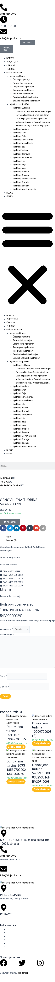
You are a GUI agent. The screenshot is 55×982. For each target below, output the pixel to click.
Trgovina (10, 939)
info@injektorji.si (11, 38)
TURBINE (10, 69)
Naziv (3, 676)
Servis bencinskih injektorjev (26, 100)
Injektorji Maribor (21, 129)
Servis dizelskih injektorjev (25, 97)
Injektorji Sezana (21, 175)
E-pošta (4, 686)
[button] (27, 257)
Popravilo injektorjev (22, 83)
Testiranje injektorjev (23, 93)
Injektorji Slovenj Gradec (24, 178)
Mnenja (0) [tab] (11, 540)
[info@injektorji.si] (3, 31)
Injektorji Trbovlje (21, 182)
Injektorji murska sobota (24, 189)
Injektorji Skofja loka (22, 157)
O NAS (9, 196)
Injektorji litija (19, 161)
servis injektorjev (18, 76)
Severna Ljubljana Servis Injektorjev (32, 115)
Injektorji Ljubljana (21, 107)
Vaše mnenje (7, 634)
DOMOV (10, 58)
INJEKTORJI (12, 61)
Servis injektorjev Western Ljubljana (33, 125)
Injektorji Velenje (20, 150)
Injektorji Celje (19, 136)
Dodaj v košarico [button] (16, 747)
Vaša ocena (6, 629)
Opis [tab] (8, 536)
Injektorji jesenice (21, 185)
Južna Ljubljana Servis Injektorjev (31, 118)
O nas (9, 932)
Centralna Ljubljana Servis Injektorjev (33, 111)
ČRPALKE (10, 65)
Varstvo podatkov (14, 947)
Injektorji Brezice (21, 171)
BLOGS (9, 192)
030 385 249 (8, 14)
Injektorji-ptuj (19, 146)
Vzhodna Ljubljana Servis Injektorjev (33, 122)
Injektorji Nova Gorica (23, 139)
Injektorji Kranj (19, 132)
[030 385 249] (3, 7)
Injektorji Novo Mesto (23, 143)
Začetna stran (13, 929)
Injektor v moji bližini (19, 104)
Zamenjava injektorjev (23, 90)
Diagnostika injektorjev (23, 86)
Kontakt (10, 936)
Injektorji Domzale (21, 154)
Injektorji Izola (19, 168)
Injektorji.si (23, 973)
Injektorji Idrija (19, 164)
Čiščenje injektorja (21, 79)
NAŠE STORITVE (14, 72)
